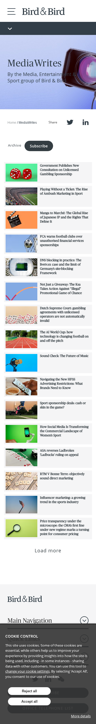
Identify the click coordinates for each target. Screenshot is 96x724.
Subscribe (39, 145)
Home (11, 122)
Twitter (70, 122)
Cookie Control (21, 636)
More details (81, 716)
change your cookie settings (27, 671)
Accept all (29, 701)
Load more (48, 550)
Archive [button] (14, 145)
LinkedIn (86, 122)
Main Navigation (29, 620)
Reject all (29, 691)
